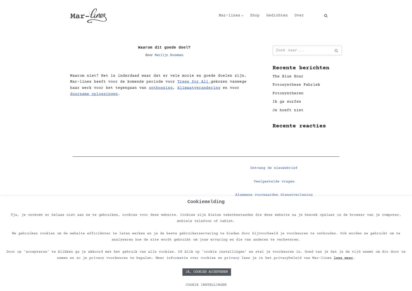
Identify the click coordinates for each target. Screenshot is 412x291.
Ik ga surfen (287, 102)
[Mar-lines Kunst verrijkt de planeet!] (88, 15)
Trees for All (194, 82)
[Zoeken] (326, 15)
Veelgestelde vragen (274, 182)
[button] (242, 16)
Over (299, 15)
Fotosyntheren (288, 93)
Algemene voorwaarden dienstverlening (274, 195)
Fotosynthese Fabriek (296, 85)
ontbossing (161, 88)
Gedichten (277, 15)
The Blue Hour (288, 76)
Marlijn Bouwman (169, 55)
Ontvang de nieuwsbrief (274, 168)
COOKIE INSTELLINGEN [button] (206, 285)
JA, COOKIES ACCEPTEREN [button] (207, 272)
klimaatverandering (198, 88)
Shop (255, 15)
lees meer (343, 258)
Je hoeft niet (288, 110)
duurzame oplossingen (94, 94)
